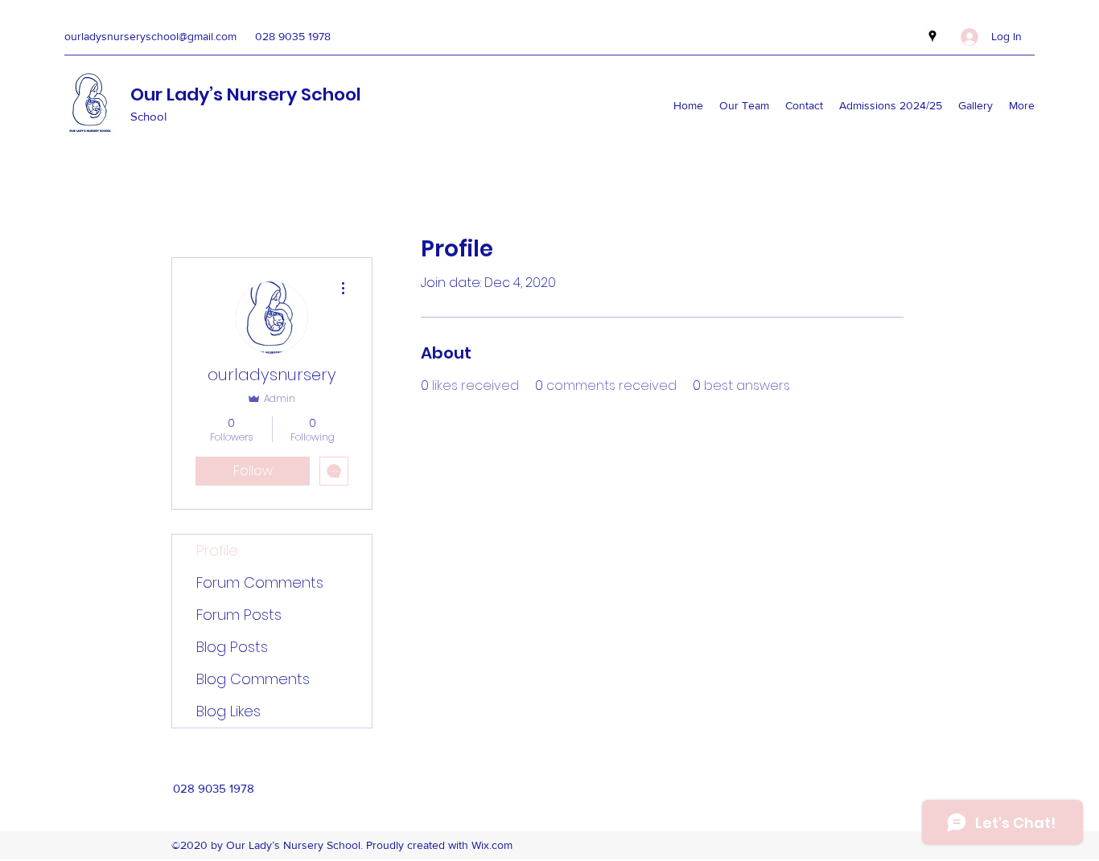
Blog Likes (228, 711)
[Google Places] (932, 36)
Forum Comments (259, 582)
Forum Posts (239, 615)
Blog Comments (253, 679)
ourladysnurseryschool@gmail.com (150, 36)
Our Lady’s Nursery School (245, 94)
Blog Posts (232, 647)
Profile (217, 550)
